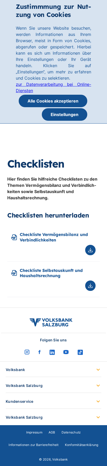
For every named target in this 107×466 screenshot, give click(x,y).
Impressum (34, 432)
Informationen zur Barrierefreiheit (33, 445)
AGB (52, 432)
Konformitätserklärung (81, 445)
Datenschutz (71, 432)
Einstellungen (64, 114)
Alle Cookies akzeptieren (53, 101)
